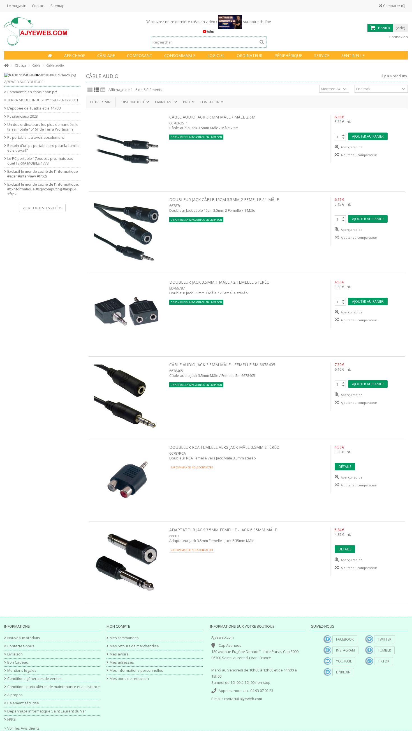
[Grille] (89, 89)
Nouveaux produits (23, 638)
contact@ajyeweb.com (243, 698)
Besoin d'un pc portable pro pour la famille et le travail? (43, 148)
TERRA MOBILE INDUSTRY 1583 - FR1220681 (42, 100)
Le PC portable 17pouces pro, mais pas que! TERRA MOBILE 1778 (40, 161)
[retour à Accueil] (6, 65)
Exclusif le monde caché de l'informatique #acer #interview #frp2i (42, 174)
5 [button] (52, 75)
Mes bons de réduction (129, 678)
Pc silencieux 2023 (22, 116)
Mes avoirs (119, 654)
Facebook (345, 639)
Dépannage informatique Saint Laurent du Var (46, 711)
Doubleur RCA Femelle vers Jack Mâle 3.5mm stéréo (224, 447)
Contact (38, 5)
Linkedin (343, 672)
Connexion (398, 36)
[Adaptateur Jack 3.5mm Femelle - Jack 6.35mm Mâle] (126, 562)
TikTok (383, 661)
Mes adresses (122, 662)
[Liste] (96, 89)
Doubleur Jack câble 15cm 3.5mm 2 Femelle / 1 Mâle (224, 199)
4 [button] (47, 75)
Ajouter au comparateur (359, 155)
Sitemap (57, 5)
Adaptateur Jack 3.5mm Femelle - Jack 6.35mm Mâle (223, 529)
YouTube (344, 661)
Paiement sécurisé (23, 703)
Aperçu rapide (351, 147)
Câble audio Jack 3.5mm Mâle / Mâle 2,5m (212, 117)
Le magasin (16, 5)
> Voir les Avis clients (22, 728)
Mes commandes (124, 638)
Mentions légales (21, 670)
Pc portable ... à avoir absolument (35, 137)
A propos (15, 695)
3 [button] (42, 75)
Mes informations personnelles (136, 670)
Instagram (345, 650)
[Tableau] (102, 89)
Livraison (15, 654)
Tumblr (384, 650)
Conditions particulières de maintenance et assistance (53, 686)
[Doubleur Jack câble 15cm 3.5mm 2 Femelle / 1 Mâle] (126, 232)
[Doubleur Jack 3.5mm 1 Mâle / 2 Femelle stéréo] (126, 314)
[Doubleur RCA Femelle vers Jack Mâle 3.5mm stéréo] (126, 479)
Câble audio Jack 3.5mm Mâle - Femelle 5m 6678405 (222, 364)
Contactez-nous (20, 646)
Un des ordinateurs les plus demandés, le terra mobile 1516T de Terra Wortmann (42, 127)
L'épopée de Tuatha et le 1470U (34, 108)
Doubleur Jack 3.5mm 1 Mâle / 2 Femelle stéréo (219, 282)
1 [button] (32, 75)
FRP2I (11, 719)
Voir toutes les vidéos (42, 208)
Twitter (384, 639)
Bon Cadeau (17, 662)
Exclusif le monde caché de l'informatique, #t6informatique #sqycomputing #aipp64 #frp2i (43, 189)
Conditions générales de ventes (34, 678)
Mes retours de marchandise (134, 646)
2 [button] (37, 75)
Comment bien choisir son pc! (32, 92)
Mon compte (118, 626)
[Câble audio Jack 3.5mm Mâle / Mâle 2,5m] (126, 149)
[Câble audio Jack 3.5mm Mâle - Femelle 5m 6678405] (126, 397)
